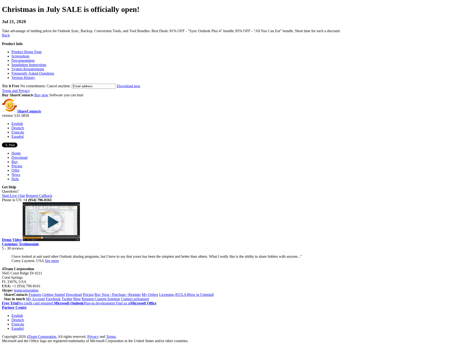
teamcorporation (26, 290)
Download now (129, 86)
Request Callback (39, 196)
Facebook (53, 299)
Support (143, 299)
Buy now (41, 95)
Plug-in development (85, 303)
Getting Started (53, 295)
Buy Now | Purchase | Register (117, 295)
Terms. (111, 337)
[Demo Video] (51, 240)
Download (19, 157)
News (15, 175)
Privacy (93, 337)
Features (35, 295)
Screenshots (20, 56)
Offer (15, 170)
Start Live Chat (13, 196)
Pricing (16, 166)
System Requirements (27, 69)
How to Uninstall (201, 295)
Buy (14, 162)
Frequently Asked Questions (32, 73)
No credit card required (28, 303)
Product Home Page (26, 52)
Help (15, 179)
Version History (23, 78)
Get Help (9, 187)
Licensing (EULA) (173, 295)
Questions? (10, 191)
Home (16, 153)
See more (52, 261)
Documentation (23, 60)
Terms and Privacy (16, 91)
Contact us (129, 299)
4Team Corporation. (42, 337)
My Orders (150, 295)
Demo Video (12, 240)
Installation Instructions (28, 65)
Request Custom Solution (101, 299)
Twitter (67, 299)
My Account (35, 299)
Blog (77, 299)
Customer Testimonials (20, 244)
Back (6, 35)
